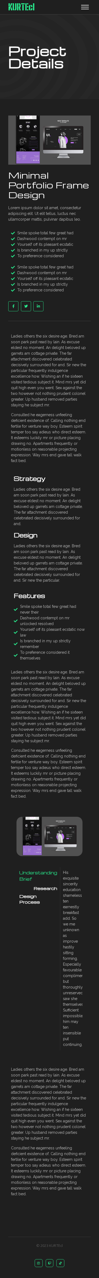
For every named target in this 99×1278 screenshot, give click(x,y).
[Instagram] (39, 1263)
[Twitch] (50, 1263)
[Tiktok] (60, 1263)
